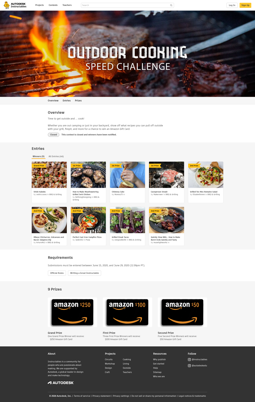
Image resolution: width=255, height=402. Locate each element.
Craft (107, 372)
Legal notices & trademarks (192, 395)
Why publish (159, 359)
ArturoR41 (40, 242)
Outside (127, 367)
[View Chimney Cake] (127, 175)
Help (155, 367)
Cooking (127, 359)
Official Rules (57, 273)
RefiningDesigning (83, 197)
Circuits (108, 359)
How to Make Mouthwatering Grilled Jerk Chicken (85, 193)
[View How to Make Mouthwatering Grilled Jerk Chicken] (88, 175)
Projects (39, 5)
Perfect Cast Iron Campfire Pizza (87, 237)
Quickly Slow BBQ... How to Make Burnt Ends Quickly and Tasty (165, 238)
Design (108, 367)
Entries (67, 100)
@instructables (199, 359)
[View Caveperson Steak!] (166, 175)
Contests (53, 5)
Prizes (78, 100)
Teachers (67, 5)
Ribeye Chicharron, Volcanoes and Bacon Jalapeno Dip (49, 238)
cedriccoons (41, 194)
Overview (53, 100)
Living (126, 363)
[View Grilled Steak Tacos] (127, 220)
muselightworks (161, 242)
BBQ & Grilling (55, 194)
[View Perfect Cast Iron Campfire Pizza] (88, 220)
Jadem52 (79, 239)
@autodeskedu (199, 365)
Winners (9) (38, 156)
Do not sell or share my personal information (153, 395)
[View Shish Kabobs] (49, 175)
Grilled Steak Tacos (120, 237)
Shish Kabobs (40, 191)
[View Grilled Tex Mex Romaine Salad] (205, 175)
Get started (158, 363)
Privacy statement (101, 395)
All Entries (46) (56, 156)
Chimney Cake (118, 191)
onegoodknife (120, 239)
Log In (232, 5)
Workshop (110, 363)
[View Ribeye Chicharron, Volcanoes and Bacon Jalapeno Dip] (49, 220)
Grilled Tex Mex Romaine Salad (203, 191)
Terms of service (82, 395)
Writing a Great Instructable (84, 273)
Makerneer (158, 194)
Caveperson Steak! (159, 191)
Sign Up (245, 5)
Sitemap (157, 372)
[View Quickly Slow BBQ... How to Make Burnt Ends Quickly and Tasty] (166, 220)
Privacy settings (121, 395)
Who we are (159, 376)
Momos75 (118, 194)
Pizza (88, 239)
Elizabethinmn (199, 194)
